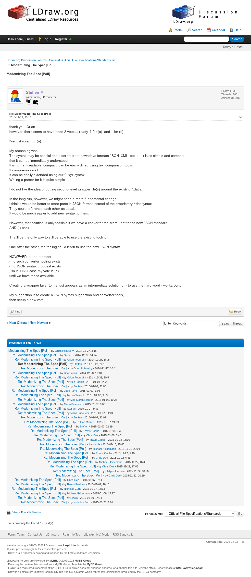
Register (61, 39)
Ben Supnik (70, 373)
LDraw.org (52, 534)
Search (197, 30)
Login (47, 39)
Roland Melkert (86, 422)
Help (238, 30)
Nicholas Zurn (72, 488)
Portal (178, 30)
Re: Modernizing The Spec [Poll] (35, 355)
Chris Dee (92, 435)
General (54, 60)
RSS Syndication (124, 534)
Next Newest (39, 323)
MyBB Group (83, 560)
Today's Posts (233, 47)
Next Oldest (18, 323)
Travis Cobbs (91, 430)
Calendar (218, 30)
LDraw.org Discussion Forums (27, 60)
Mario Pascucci (73, 404)
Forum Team (16, 534)
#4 (240, 117)
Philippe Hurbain (115, 471)
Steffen (68, 355)
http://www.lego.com (189, 567)
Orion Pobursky (64, 350)
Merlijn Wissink (76, 395)
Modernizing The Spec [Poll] (28, 350)
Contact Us (35, 534)
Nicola (96, 444)
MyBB (53, 560)
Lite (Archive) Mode (97, 534)
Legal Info (69, 545)
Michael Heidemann (104, 448)
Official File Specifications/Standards (86, 60)
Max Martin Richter (81, 399)
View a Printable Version (27, 512)
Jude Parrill (70, 390)
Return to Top (71, 534)
